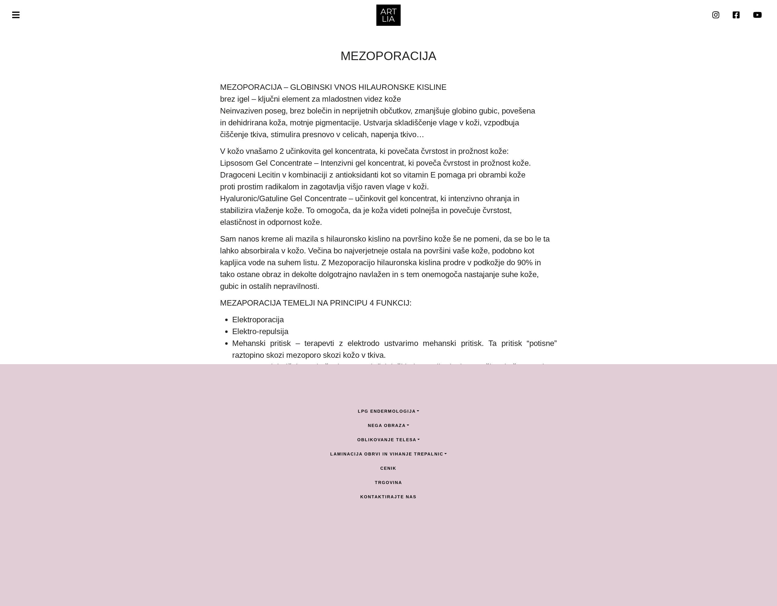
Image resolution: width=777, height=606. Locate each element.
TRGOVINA (388, 482)
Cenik (388, 468)
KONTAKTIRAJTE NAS (388, 496)
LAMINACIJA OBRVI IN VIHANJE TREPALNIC (386, 454)
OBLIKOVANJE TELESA (386, 439)
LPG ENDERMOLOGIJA (387, 411)
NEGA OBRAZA (387, 425)
